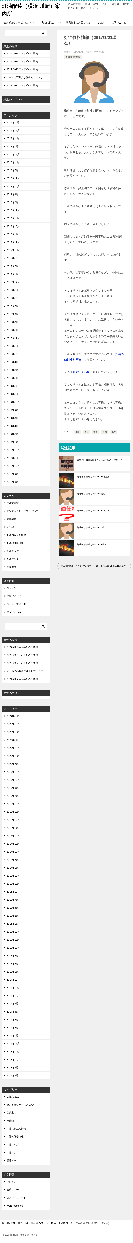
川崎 (86, 432)
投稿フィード (14, 596)
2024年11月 (13, 122)
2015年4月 (12, 362)
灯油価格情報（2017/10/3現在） (112, 566)
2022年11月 (13, 138)
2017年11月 (13, 250)
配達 (114, 432)
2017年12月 (13, 242)
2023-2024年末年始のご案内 (22, 61)
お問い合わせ (119, 22)
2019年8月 (12, 194)
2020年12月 (13, 154)
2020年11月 (13, 162)
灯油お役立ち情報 (16, 535)
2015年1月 (12, 378)
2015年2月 (12, 370)
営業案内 (11, 519)
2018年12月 (13, 210)
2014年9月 (12, 410)
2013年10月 (13, 466)
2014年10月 (13, 402)
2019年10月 (13, 186)
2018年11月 (13, 218)
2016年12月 (13, 282)
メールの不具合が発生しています (25, 77)
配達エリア (13, 567)
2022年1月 (12, 146)
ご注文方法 (13, 503)
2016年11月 (13, 290)
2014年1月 (12, 442)
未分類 (10, 527)
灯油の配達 (48, 22)
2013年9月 (12, 474)
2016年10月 (13, 298)
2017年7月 (12, 266)
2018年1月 (12, 234)
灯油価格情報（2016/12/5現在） (93, 527)
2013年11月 (13, 458)
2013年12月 (13, 450)
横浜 (95, 432)
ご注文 (101, 22)
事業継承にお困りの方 (78, 22)
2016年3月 (12, 314)
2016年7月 (12, 306)
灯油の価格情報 (73, 57)
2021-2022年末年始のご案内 (22, 85)
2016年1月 (12, 330)
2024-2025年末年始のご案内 (22, 53)
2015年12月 (13, 338)
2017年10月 (13, 258)
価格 (77, 432)
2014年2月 (12, 434)
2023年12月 (13, 130)
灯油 (105, 432)
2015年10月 (13, 354)
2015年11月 (13, 346)
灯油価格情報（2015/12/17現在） (93, 510)
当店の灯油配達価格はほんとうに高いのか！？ (99, 460)
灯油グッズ (13, 551)
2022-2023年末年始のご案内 (22, 69)
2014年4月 (12, 426)
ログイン (11, 588)
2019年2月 (12, 202)
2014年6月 (12, 418)
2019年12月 (13, 178)
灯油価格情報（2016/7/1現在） (92, 493)
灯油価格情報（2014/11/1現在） (93, 544)
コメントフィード (16, 604)
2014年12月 (13, 386)
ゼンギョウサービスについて (19, 22)
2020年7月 (12, 170)
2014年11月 (13, 394)
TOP (25, 1223)
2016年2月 (12, 322)
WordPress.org (15, 612)
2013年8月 (12, 481)
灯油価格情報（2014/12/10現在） (93, 476)
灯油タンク (13, 559)
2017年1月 (12, 274)
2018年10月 (13, 226)
